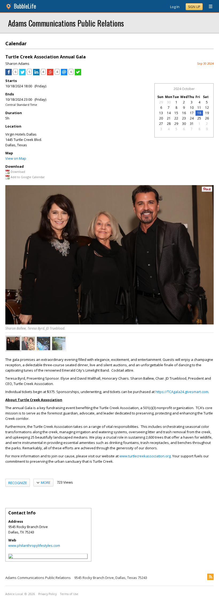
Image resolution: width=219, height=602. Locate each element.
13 (161, 113)
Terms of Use (69, 594)
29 (161, 102)
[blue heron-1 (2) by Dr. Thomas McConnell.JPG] (59, 343)
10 (192, 107)
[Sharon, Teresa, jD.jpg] (13, 343)
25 (199, 118)
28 (169, 123)
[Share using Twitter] (22, 74)
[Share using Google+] (50, 74)
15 (176, 113)
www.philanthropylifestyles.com (34, 545)
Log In (174, 6)
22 (176, 118)
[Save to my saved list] (78, 74)
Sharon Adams (17, 63)
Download (18, 172)
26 (207, 118)
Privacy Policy (47, 594)
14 (169, 113)
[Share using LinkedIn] (36, 74)
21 (169, 118)
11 (199, 107)
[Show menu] (209, 6)
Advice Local (14, 594)
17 (192, 113)
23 (184, 118)
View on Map (15, 158)
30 (169, 102)
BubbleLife (25, 6)
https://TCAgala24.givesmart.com (181, 391)
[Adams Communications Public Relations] (11, 557)
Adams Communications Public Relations (66, 23)
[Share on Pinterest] (207, 191)
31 (192, 123)
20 (161, 118)
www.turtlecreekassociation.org (145, 456)
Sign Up (194, 7)
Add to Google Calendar (28, 177)
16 (184, 113)
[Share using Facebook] (8, 74)
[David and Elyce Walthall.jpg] (28, 343)
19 (207, 113)
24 (192, 118)
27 (161, 123)
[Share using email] (64, 74)
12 (207, 107)
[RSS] (210, 577)
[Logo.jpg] (43, 343)
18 (199, 113)
